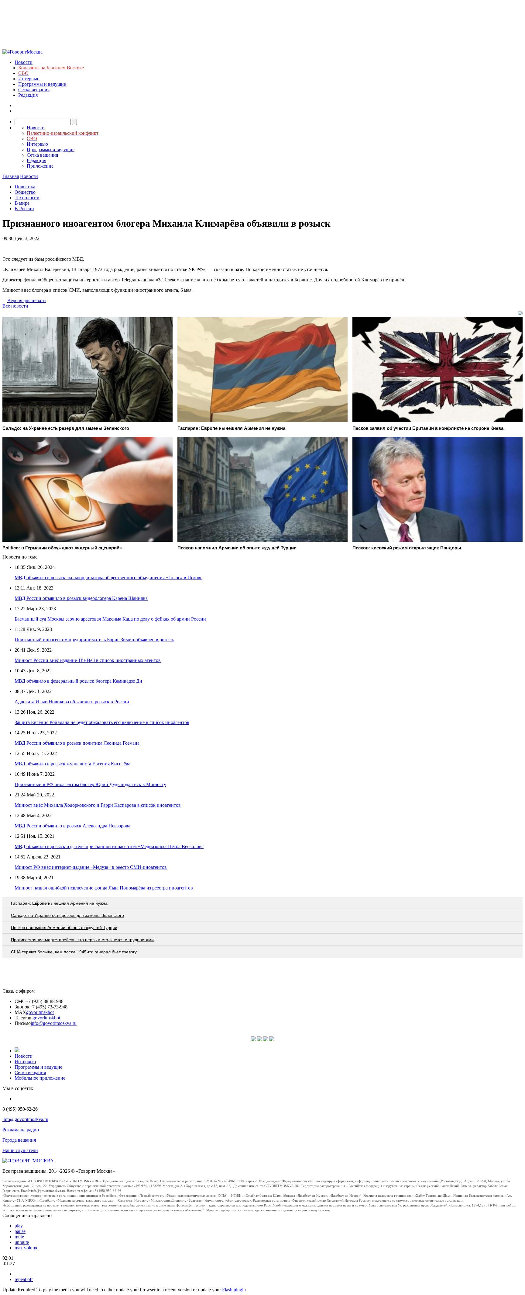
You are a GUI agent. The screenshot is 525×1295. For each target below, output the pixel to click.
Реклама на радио (20, 1129)
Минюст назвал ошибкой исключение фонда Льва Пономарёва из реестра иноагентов (104, 887)
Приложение (40, 166)
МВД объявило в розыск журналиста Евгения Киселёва (72, 763)
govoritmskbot (40, 1012)
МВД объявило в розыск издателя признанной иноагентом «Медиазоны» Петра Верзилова (109, 846)
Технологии (27, 197)
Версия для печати (26, 300)
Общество (25, 192)
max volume (26, 1247)
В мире (22, 203)
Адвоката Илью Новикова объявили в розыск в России (72, 701)
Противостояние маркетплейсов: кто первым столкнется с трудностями (82, 939)
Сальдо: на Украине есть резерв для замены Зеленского (67, 915)
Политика (25, 186)
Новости (24, 62)
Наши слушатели (20, 1150)
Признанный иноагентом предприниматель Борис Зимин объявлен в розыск (94, 639)
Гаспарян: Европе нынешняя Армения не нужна (59, 903)
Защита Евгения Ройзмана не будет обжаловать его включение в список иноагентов (102, 722)
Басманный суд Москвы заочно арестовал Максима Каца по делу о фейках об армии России (110, 618)
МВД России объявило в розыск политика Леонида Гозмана (77, 743)
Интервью (28, 78)
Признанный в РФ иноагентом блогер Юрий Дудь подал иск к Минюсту (90, 784)
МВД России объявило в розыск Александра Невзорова (72, 825)
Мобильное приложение (40, 1078)
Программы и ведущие (42, 84)
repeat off (24, 1279)
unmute (22, 1242)
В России (24, 208)
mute (19, 1236)
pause (20, 1231)
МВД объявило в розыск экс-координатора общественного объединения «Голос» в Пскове (108, 577)
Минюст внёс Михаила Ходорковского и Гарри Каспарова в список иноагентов (98, 805)
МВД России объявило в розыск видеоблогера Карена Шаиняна (81, 598)
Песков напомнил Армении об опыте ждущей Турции (64, 927)
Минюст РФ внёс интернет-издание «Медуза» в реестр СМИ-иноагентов (91, 867)
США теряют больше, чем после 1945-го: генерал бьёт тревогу (74, 951)
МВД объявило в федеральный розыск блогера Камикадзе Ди (78, 681)
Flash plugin (234, 1289)
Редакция (28, 95)
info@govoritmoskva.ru (54, 1023)
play (19, 1225)
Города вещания (19, 1140)
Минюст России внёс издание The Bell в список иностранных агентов (88, 660)
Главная (10, 176)
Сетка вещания (34, 89)
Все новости (15, 305)
